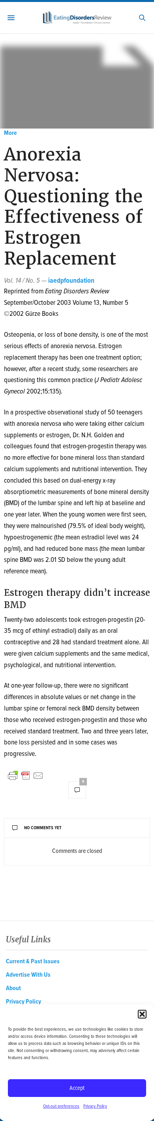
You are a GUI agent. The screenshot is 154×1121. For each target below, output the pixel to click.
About (13, 988)
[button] (142, 1014)
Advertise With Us (28, 975)
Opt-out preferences (61, 1106)
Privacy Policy (95, 1106)
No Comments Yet (43, 828)
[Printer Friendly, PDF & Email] (25, 776)
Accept (77, 1088)
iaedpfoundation (71, 280)
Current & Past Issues (33, 961)
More (10, 133)
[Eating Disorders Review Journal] (77, 18)
